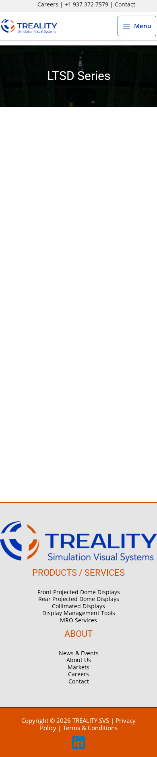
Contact (125, 4)
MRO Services (78, 620)
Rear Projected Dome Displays (78, 599)
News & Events (79, 653)
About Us (78, 660)
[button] (146, 4)
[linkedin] (78, 747)
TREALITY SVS (90, 720)
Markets (78, 667)
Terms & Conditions (90, 728)
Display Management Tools (78, 613)
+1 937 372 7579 (86, 4)
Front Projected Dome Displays (78, 592)
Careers (47, 4)
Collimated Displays (78, 606)
